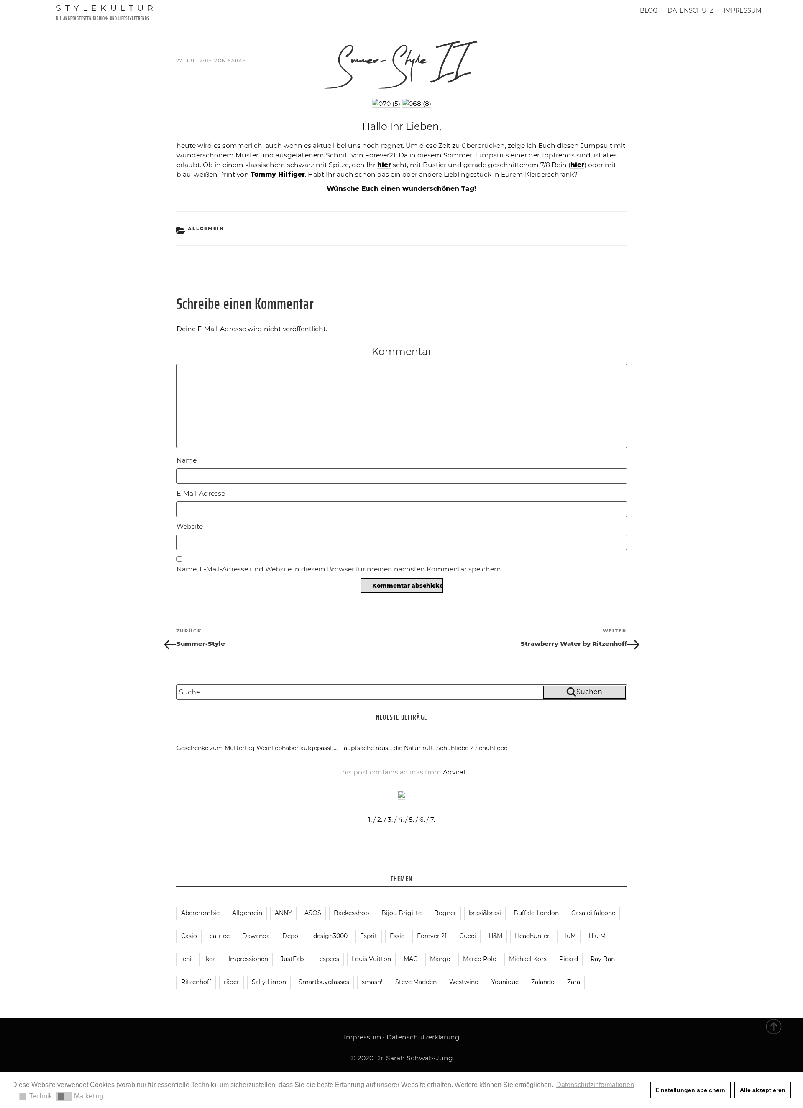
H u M (597, 936)
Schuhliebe (491, 748)
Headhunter (532, 936)
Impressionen (248, 959)
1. (370, 819)
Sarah (237, 60)
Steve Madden (416, 982)
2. (379, 819)
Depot (291, 936)
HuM (569, 936)
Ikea (210, 959)
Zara (573, 982)
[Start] (774, 1025)
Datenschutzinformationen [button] (595, 1084)
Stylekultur (106, 8)
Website (189, 526)
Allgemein (206, 228)
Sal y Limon (269, 982)
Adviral (454, 772)
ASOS (312, 913)
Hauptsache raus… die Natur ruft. (387, 748)
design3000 (330, 936)
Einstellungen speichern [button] (690, 1090)
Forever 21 (432, 936)
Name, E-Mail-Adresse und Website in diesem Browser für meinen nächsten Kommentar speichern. (339, 569)
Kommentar (402, 351)
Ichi (186, 959)
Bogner (445, 913)
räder (231, 982)
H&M (495, 936)
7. (432, 819)
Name (186, 460)
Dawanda (256, 936)
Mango (440, 959)
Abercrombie (200, 913)
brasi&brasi (485, 913)
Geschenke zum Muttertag (215, 748)
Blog (648, 10)
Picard (568, 959)
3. (390, 819)
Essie (397, 936)
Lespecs (327, 959)
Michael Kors (528, 959)
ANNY (283, 913)
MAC (410, 959)
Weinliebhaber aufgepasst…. (297, 748)
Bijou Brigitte (401, 913)
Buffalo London (536, 913)
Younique (505, 982)
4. (401, 819)
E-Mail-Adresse (200, 493)
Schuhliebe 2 (454, 748)
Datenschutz (690, 10)
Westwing (464, 982)
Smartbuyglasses (324, 982)
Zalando (543, 982)
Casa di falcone (593, 913)
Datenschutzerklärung (423, 1037)
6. (422, 819)
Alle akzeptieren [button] (762, 1090)
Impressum (743, 10)
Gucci (467, 936)
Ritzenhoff (196, 982)
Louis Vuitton (371, 959)
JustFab (292, 959)
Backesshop (351, 913)
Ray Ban (603, 959)
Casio (189, 936)
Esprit (368, 936)
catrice (220, 936)
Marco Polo (479, 959)
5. (411, 819)
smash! (372, 982)
